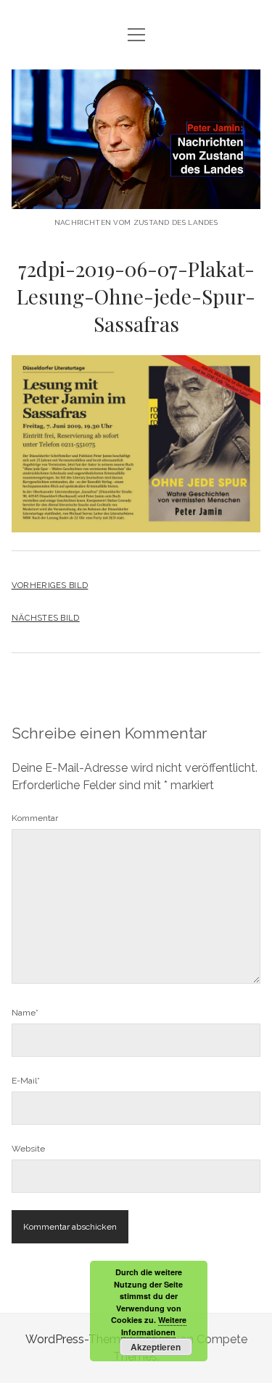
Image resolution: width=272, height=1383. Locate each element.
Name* (25, 1013)
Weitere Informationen (153, 1325)
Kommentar (35, 818)
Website (28, 1149)
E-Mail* (26, 1081)
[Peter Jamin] (136, 197)
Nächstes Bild (46, 618)
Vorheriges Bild (50, 585)
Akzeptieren (156, 1346)
